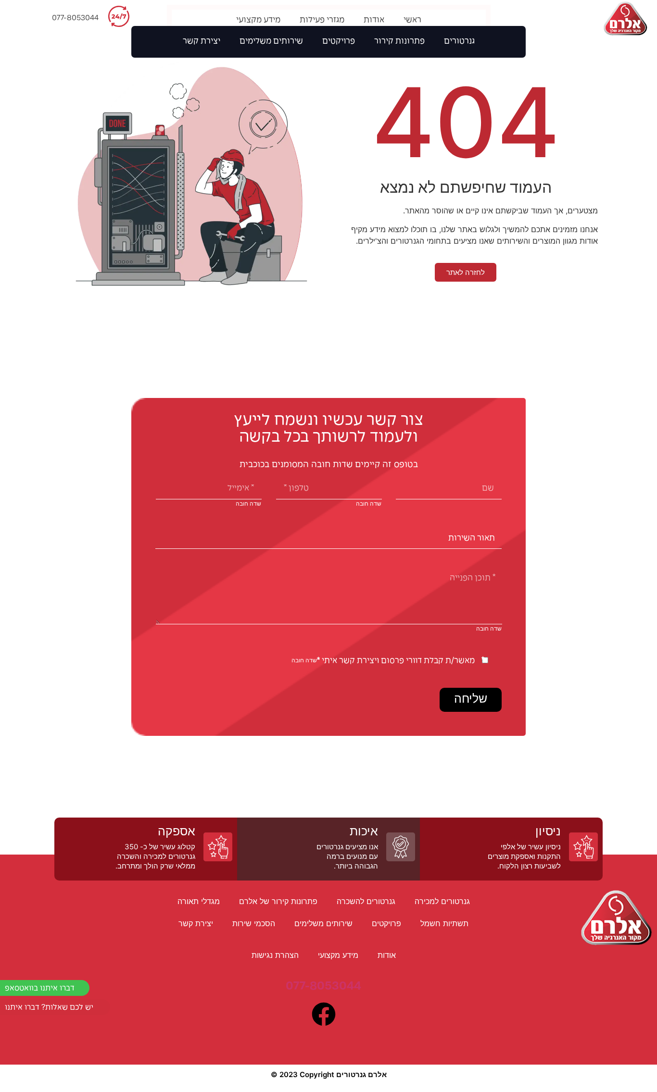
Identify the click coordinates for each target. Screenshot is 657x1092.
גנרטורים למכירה (442, 901)
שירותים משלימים (271, 41)
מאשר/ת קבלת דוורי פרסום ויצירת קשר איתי (396, 661)
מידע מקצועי (258, 20)
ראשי (412, 20)
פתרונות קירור (399, 41)
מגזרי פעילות (322, 20)
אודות (374, 20)
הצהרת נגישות (275, 955)
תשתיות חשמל (444, 923)
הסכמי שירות (253, 923)
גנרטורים (459, 41)
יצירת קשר (201, 41)
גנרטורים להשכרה (366, 901)
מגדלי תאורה (198, 901)
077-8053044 (75, 18)
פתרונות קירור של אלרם (278, 901)
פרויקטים (338, 41)
